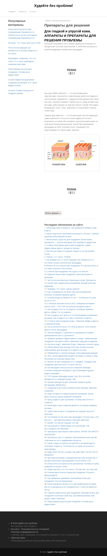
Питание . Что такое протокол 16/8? (24, 43)
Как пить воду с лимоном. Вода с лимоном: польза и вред (73, 344)
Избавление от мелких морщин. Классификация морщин (72, 353)
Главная (11, 11)
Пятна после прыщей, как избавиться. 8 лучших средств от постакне (23, 50)
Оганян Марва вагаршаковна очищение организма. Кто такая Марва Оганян (22, 82)
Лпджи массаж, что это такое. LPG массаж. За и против (72, 469)
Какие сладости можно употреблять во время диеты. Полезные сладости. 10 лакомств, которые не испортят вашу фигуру (69, 446)
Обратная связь (18, 537)
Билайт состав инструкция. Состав (62, 423)
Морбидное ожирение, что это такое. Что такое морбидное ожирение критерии (22, 61)
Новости (22, 11)
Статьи (33, 11)
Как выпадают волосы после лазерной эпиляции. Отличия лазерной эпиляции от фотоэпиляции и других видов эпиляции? (69, 370)
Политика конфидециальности (24, 532)
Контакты (15, 529)
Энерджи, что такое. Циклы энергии (63, 289)
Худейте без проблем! (53, 5)
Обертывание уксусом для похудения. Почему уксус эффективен (20, 72)
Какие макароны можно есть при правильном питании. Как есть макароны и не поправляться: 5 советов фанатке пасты (70, 487)
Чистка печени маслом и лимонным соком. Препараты (71, 280)
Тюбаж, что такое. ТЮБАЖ (58, 257)
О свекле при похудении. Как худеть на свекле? (67, 271)
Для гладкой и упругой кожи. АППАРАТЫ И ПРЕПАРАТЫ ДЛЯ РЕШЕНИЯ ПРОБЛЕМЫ (70, 35)
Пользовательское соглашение (35, 529)
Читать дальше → (53, 213)
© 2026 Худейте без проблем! (24, 523)
